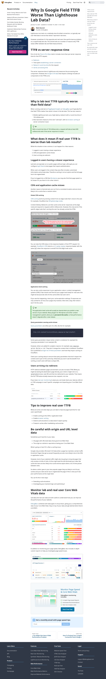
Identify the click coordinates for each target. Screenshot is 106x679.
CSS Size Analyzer (59, 660)
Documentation (28, 2)
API (8, 654)
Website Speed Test (60, 651)
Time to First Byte (45, 54)
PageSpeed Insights (54, 109)
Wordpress (54, 178)
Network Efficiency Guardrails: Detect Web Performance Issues (17, 18)
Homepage (10, 671)
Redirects (36, 60)
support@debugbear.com (86, 659)
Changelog (10, 665)
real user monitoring (44, 380)
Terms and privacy (83, 651)
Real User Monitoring (37, 654)
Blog (36, 2)
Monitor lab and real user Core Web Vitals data (92, 53)
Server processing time (40, 68)
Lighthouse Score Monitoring (40, 660)
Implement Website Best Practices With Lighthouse (16, 30)
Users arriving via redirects (93, 40)
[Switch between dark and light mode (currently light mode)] (84, 2)
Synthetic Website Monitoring (40, 657)
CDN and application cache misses (93, 34)
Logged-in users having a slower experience (92, 29)
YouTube (80, 671)
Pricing (69, 2)
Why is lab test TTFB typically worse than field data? (92, 15)
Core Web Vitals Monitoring (39, 651)
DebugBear (66, 109)
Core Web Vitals (35, 668)
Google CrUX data (52, 73)
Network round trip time (41, 65)
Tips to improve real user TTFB (92, 44)
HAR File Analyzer (59, 669)
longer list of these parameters (51, 350)
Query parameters (36, 326)
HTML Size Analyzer (60, 654)
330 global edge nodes (56, 201)
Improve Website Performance (40, 674)
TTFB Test (57, 663)
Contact (80, 662)
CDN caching (35, 199)
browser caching (73, 120)
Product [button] (16, 2)
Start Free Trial (77, 2)
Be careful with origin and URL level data (92, 48)
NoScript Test (58, 666)
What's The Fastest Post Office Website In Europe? (15, 35)
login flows (40, 166)
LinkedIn (80, 674)
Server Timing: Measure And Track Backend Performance (16, 13)
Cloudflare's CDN (42, 246)
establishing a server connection (51, 63)
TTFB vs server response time (90, 10)
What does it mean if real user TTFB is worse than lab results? (92, 22)
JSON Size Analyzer (60, 657)
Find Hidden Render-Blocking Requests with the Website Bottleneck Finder (15, 24)
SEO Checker (58, 672)
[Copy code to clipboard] (79, 332)
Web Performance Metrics (39, 671)
